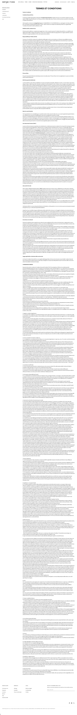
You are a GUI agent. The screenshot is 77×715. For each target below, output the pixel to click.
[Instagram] (71, 703)
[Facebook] (69, 703)
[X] (74, 703)
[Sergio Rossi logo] (8, 2)
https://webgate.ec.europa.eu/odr (47, 260)
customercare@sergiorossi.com (53, 202)
